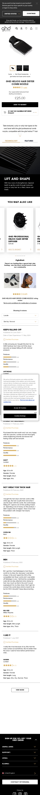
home (10, 74)
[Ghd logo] (6, 28)
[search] (16, 28)
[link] (20, 21)
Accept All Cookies (20, 408)
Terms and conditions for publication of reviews (20, 303)
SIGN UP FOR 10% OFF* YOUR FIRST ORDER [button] (18, 739)
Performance (8, 359)
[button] (20, 747)
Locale (6, 315)
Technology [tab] (11, 141)
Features (6, 354)
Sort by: (6, 321)
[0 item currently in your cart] (31, 28)
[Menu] (36, 28)
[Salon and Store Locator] (26, 28)
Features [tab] (29, 141)
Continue (31, 14)
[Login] (21, 28)
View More (20, 690)
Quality (5, 364)
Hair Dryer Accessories (22, 74)
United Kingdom (9, 773)
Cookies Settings (20, 416)
